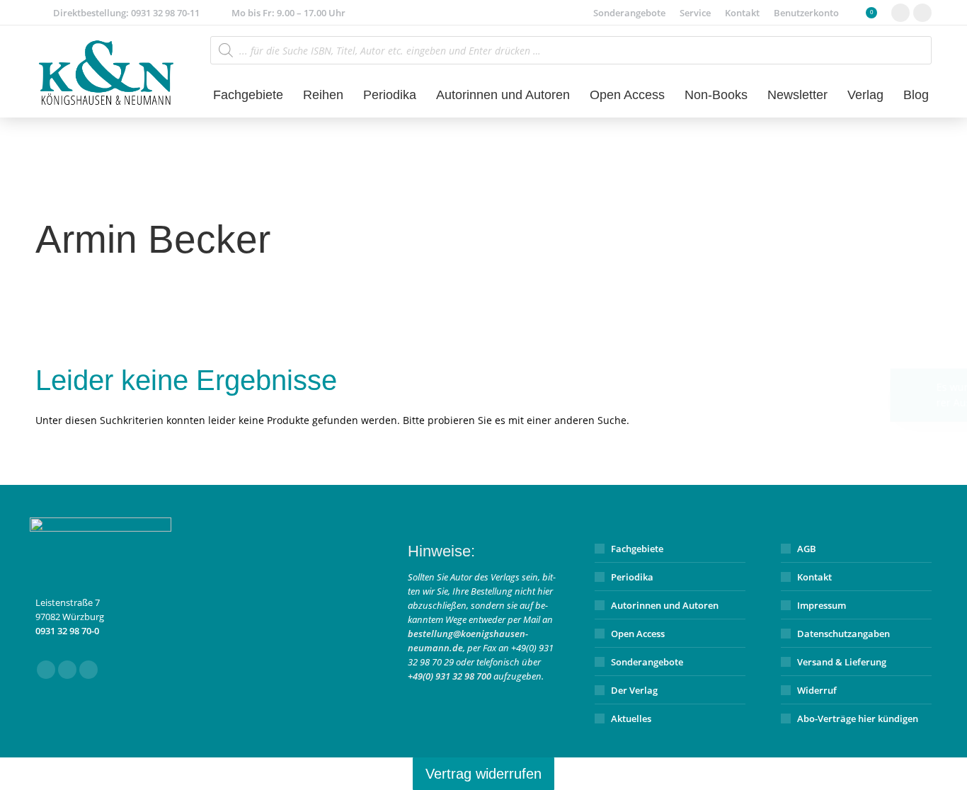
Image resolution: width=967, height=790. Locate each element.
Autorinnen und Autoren (665, 605)
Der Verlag (634, 690)
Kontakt (814, 577)
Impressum (821, 605)
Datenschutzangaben (843, 633)
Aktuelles (631, 718)
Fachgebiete (637, 548)
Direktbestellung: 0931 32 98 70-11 (126, 12)
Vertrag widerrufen (483, 774)
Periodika (632, 577)
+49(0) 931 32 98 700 (449, 676)
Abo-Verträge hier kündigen (857, 718)
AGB (806, 548)
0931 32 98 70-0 (67, 630)
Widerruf (817, 690)
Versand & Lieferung (841, 662)
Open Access (638, 633)
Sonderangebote (647, 662)
